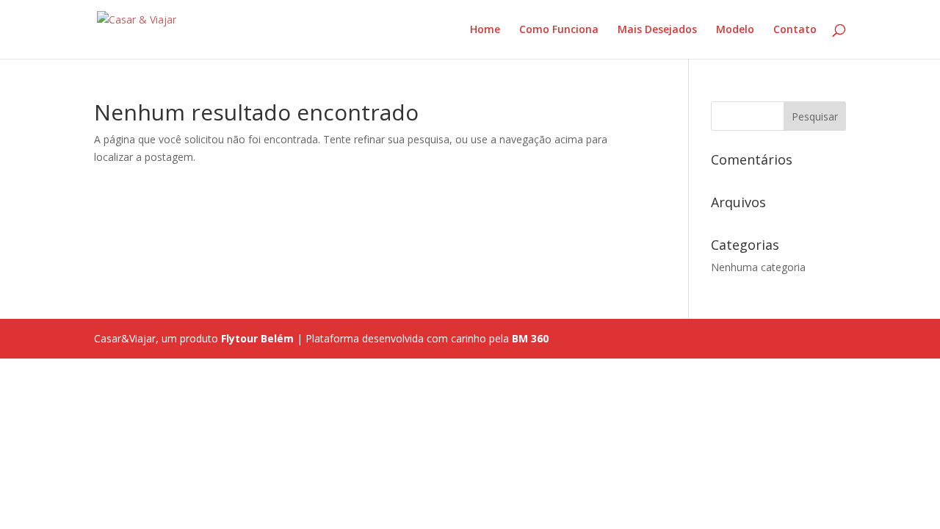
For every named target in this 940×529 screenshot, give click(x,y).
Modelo (735, 30)
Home (485, 30)
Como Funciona (559, 30)
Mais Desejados (657, 30)
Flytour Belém (257, 338)
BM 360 (530, 338)
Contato (795, 30)
